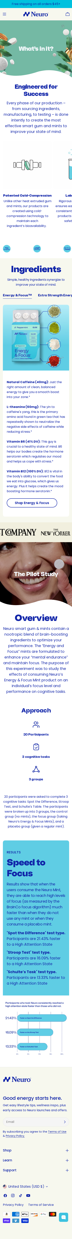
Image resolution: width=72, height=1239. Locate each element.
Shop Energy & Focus (32, 503)
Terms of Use (57, 1132)
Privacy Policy (13, 1205)
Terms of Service (41, 1205)
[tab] (17, 296)
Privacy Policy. (15, 1136)
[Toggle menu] (4, 14)
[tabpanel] (36, 411)
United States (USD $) (26, 1186)
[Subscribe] (65, 1122)
